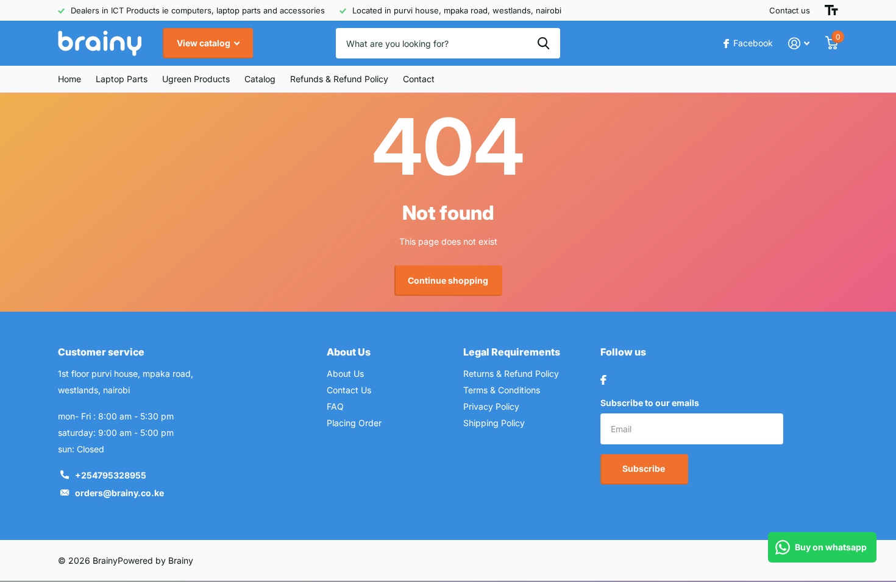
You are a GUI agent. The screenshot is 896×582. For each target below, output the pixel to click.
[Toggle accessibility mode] (831, 10)
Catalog (260, 79)
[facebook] (603, 380)
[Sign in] (799, 43)
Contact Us (349, 390)
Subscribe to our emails (649, 403)
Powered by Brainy (155, 560)
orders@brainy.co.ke (119, 493)
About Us (349, 352)
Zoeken (543, 43)
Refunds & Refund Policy (339, 79)
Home (69, 79)
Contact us (789, 10)
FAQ (335, 406)
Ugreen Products (196, 79)
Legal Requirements (511, 352)
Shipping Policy (494, 423)
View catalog (204, 43)
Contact (419, 79)
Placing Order (354, 423)
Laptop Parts (122, 79)
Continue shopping (448, 280)
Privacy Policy (491, 406)
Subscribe (644, 468)
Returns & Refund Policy (511, 373)
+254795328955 (110, 475)
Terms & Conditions (501, 390)
